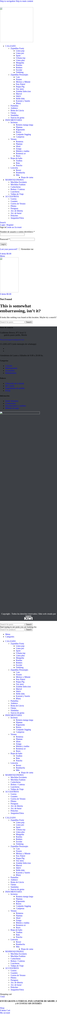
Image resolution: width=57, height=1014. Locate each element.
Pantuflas (14, 106)
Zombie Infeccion (23, 91)
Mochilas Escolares (19, 182)
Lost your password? (8, 249)
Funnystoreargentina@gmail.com (12, 340)
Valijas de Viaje (17, 194)
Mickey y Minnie (23, 82)
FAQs (7, 390)
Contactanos (10, 403)
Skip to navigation (8, 1)
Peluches (14, 215)
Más (17, 175)
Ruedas (19, 65)
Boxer (18, 170)
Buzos (18, 132)
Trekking (19, 72)
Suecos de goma (17, 118)
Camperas (20, 137)
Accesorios (10, 370)
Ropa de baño (16, 158)
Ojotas (13, 113)
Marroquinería (11, 368)
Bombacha (20, 172)
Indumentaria (10, 373)
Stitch (18, 96)
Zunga (18, 149)
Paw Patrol (20, 84)
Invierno (14, 122)
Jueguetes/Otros (17, 218)
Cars (18, 77)
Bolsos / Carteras (18, 189)
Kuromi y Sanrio (23, 101)
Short (18, 146)
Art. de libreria (17, 211)
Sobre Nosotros (11, 401)
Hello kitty (20, 98)
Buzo (18, 156)
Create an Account (13, 227)
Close (2, 996)
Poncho (19, 165)
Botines (19, 67)
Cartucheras (16, 187)
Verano (14, 139)
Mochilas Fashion (18, 184)
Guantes (14, 201)
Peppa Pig (20, 86)
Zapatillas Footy (17, 48)
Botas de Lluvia (17, 110)
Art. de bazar (16, 213)
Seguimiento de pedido (15, 388)
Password (5, 239)
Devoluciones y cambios (15, 406)
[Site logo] (16, 41)
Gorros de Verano (18, 204)
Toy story (20, 89)
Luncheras (15, 192)
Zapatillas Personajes (19, 75)
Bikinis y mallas (22, 151)
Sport (18, 55)
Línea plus (20, 60)
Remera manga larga (24, 125)
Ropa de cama (27, 177)
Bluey (18, 103)
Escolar (19, 70)
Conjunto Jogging (23, 134)
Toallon (19, 161)
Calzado (8, 366)
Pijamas (19, 127)
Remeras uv (21, 153)
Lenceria (14, 168)
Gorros (13, 199)
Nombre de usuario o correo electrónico (17, 232)
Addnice (14, 108)
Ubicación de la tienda (14, 383)
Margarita (20, 63)
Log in (3, 244)
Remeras (19, 141)
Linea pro (20, 53)
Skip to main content (24, 1)
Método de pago (12, 408)
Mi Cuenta (9, 386)
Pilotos (13, 206)
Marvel (19, 94)
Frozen (19, 79)
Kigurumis (20, 129)
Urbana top (20, 58)
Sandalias (15, 115)
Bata (18, 163)
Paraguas (14, 208)
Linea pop (20, 51)
